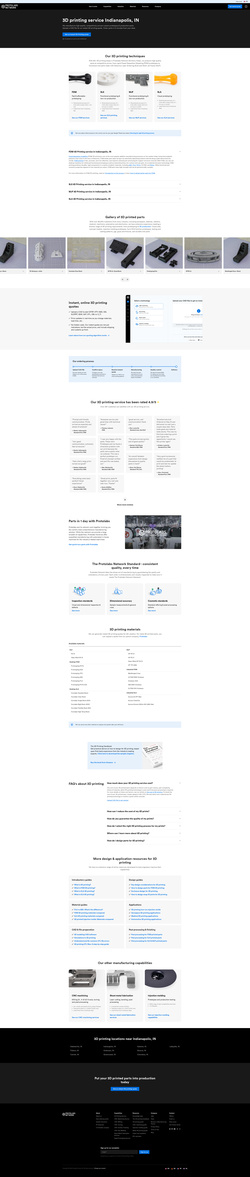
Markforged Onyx (134, 673)
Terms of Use (155, 1129)
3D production (145, 226)
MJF (127, 73)
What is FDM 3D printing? (84, 888)
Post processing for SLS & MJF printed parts (149, 941)
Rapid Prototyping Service (122, 1138)
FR (180, 1168)
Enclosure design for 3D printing (144, 891)
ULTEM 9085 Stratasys (136, 677)
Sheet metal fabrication (116, 971)
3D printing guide (138, 1122)
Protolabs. (144, 636)
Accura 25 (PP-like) (134, 697)
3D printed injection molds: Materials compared (93, 919)
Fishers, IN (74, 1050)
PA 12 (73, 654)
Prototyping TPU (77, 673)
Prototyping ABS (77, 677)
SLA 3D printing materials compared (89, 916)
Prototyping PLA (77, 681)
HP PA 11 (131, 657)
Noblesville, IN (76, 1046)
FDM (71, 73)
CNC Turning (118, 1125)
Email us (171, 1119)
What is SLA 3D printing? (84, 891)
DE (174, 1168)
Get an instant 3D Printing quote (77, 34)
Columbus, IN (142, 1054)
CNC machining (75, 971)
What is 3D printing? (82, 884)
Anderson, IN (109, 1050)
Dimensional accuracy (114, 584)
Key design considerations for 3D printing (148, 884)
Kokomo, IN (141, 1046)
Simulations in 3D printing (85, 937)
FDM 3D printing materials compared (89, 913)
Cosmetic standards (152, 584)
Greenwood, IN (110, 1054)
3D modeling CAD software (85, 934)
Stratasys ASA (133, 681)
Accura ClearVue (134, 700)
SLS (98, 73)
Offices (171, 1116)
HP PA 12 (131, 654)
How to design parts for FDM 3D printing (147, 888)
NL (186, 1168)
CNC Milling (118, 1122)
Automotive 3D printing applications (146, 919)
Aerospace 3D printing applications (145, 913)
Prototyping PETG (77, 666)
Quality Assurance (101, 1122)
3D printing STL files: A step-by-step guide (91, 944)
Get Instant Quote (174, 1125)
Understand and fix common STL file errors (91, 941)
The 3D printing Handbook (141, 1119)
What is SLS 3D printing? (84, 894)
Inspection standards (76, 584)
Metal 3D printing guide (140, 1130)
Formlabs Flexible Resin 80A (81, 708)
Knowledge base (138, 1116)
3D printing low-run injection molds (146, 909)
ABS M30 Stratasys (135, 685)
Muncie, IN (141, 1050)
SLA (156, 73)
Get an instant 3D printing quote (125, 1089)
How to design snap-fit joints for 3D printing (149, 894)
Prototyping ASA (77, 670)
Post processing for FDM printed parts (146, 934)
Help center (173, 1122)
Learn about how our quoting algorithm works (88, 335)
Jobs (152, 1116)
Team (152, 1119)
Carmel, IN (74, 1054)
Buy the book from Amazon (102, 762)
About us (99, 1116)
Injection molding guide (140, 1127)
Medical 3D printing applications (144, 916)
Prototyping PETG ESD (79, 685)
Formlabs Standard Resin (79, 693)
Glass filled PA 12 (77, 657)
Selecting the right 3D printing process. (142, 133)
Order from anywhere (139, 1133)
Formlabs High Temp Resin (80, 712)
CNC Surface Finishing (121, 1127)
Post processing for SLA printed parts (146, 937)
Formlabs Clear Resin (78, 697)
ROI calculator (137, 1136)
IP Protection (100, 1125)
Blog (152, 1132)
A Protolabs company (102, 1127)
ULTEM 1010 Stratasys (135, 688)
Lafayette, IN (175, 1046)
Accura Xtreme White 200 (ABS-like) (141, 704)
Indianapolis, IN (110, 1046)
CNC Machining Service (121, 1119)
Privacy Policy (155, 1127)
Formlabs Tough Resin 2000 (80, 700)
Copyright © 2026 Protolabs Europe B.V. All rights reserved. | (84, 1168)
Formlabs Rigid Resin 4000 (80, 704)
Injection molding (152, 971)
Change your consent (100, 1168)
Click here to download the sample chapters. (116, 753)
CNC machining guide (140, 1125)
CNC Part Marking (120, 1130)
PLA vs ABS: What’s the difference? (88, 909)
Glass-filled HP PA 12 (135, 661)
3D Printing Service (120, 1116)
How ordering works (102, 1119)
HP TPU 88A (132, 665)
